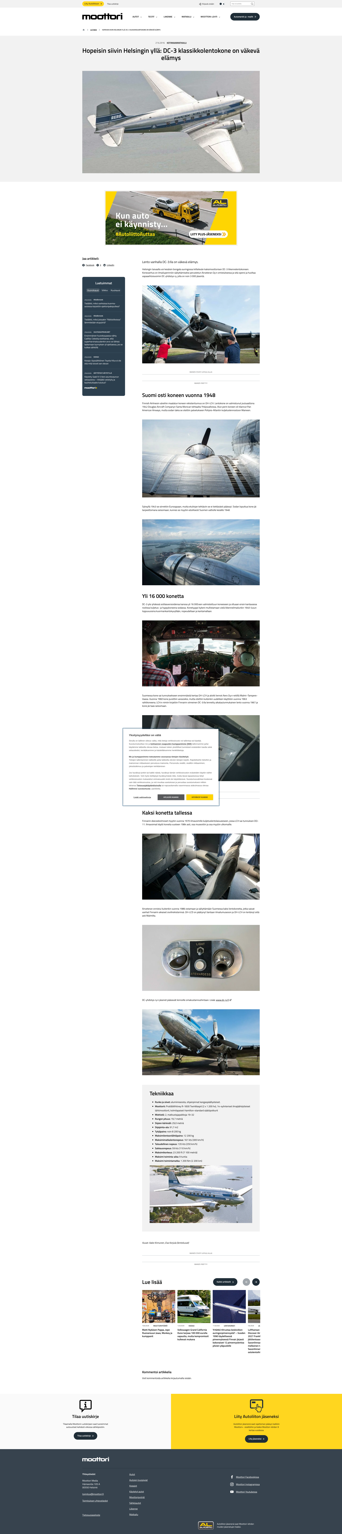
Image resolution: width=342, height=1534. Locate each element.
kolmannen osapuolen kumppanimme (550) (171, 744)
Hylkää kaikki (171, 797)
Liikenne (133, 1509)
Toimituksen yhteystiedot (95, 1501)
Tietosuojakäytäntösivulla (149, 785)
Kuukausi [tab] (115, 290)
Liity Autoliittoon (91, 3)
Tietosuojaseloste (91, 1515)
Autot (132, 1474)
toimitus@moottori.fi (93, 1494)
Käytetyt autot (136, 1491)
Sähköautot (135, 1503)
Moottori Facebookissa (247, 1477)
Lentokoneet (229, 1325)
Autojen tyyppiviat (138, 1480)
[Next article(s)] (256, 1282)
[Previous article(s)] (246, 1282)
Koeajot (133, 1486)
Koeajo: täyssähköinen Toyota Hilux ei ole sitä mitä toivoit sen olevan (102, 362)
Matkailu (133, 1514)
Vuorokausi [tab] (93, 290)
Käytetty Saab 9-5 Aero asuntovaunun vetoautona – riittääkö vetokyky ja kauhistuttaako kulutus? (101, 379)
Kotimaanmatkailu (177, 43)
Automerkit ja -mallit (243, 16)
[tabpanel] (103, 343)
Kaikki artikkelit (224, 1281)
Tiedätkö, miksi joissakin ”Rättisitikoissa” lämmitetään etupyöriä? (102, 321)
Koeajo (192, 1325)
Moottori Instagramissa (248, 1484)
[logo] (102, 18)
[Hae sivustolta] (252, 4)
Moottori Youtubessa (246, 1492)
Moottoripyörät (160, 1325)
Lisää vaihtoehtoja (142, 797)
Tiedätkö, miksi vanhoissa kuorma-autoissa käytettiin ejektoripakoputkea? (102, 305)
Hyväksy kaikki (200, 797)
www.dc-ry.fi (222, 1000)
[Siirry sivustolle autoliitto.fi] (206, 1525)
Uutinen (93, 30)
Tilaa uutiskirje (112, 4)
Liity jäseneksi (255, 1438)
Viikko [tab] (105, 290)
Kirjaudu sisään (208, 4)
